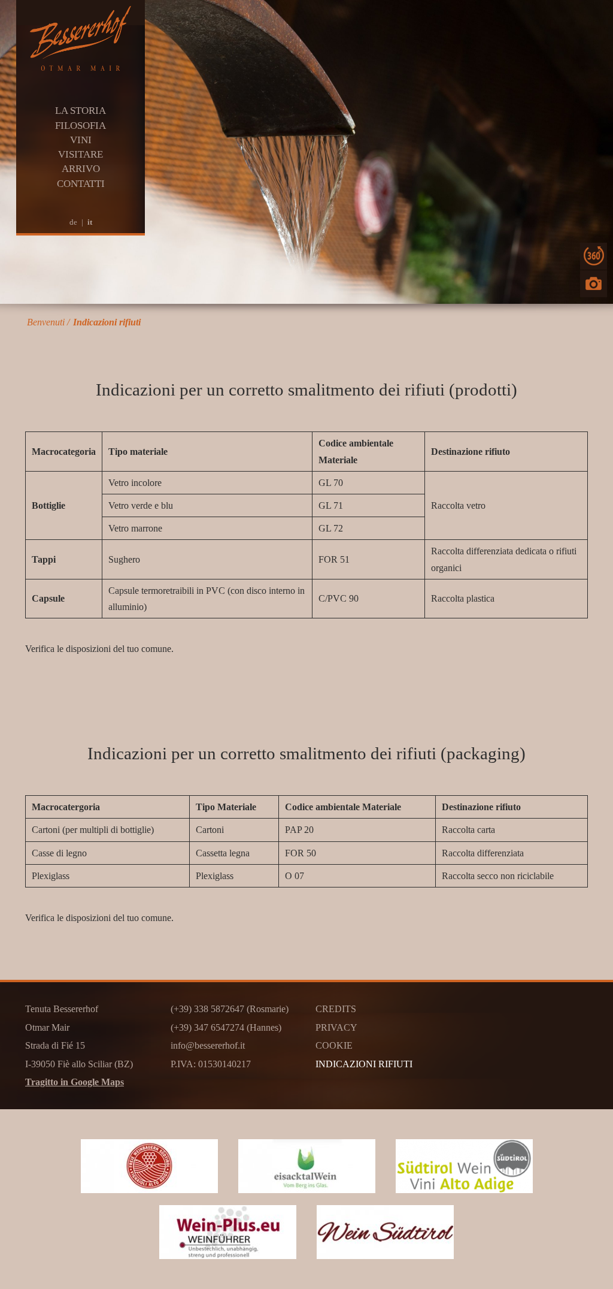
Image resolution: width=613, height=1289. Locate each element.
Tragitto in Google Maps (74, 1082)
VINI (81, 140)
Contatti (81, 183)
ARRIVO (81, 168)
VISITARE (80, 154)
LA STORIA (80, 110)
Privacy (336, 1027)
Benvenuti (46, 322)
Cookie (334, 1045)
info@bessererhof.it (208, 1045)
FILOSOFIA (80, 125)
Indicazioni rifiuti (107, 322)
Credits (335, 1009)
